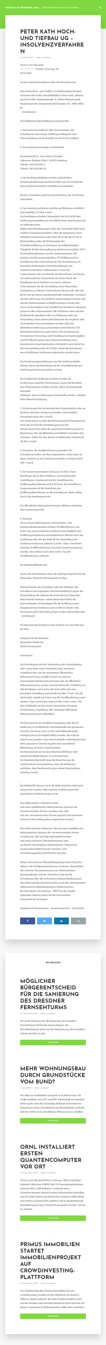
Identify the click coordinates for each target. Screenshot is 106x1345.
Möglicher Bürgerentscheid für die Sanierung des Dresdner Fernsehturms (49, 995)
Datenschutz (89, 7)
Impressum (74, 7)
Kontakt (62, 7)
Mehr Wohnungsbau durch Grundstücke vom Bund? (53, 1075)
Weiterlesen (53, 1042)
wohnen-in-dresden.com (22, 7)
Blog (51, 7)
